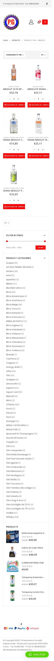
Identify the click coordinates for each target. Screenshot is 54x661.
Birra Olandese (14, 342)
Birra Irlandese (14, 329)
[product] (13, 72)
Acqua (9, 262)
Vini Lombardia (14, 467)
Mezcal (10, 396)
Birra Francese (14, 317)
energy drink (13, 367)
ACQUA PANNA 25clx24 (18, 267)
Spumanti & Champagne (19, 433)
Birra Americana (15, 296)
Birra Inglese (13, 325)
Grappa (10, 379)
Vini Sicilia (11, 479)
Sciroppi (10, 421)
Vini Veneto (12, 496)
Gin (8, 375)
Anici (8, 275)
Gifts (8, 371)
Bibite (9, 283)
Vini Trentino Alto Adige (19, 487)
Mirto (9, 400)
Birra (8, 292)
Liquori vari (14, 137)
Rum (8, 417)
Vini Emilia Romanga (17, 454)
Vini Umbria (12, 492)
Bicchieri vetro (14, 287)
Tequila (10, 442)
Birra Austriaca (14, 300)
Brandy (10, 354)
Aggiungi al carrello (16, 105)
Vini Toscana (13, 483)
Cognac (10, 362)
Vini (8, 446)
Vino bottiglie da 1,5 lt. (18, 504)
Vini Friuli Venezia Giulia (18, 458)
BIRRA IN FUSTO (14, 321)
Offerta (10, 404)
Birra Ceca (12, 308)
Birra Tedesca (13, 350)
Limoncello (12, 383)
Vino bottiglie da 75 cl (18, 508)
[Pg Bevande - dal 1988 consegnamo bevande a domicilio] (11, 22)
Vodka (16, 86)
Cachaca (11, 358)
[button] (37, 654)
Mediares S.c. (26, 649)
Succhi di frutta (14, 437)
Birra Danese (13, 312)
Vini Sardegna (13, 475)
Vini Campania (14, 450)
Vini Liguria (12, 462)
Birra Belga (12, 304)
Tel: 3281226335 (32, 4)
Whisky (10, 516)
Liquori (11, 86)
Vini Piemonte (13, 471)
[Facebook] (47, 4)
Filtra (40, 247)
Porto (9, 408)
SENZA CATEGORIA (16, 425)
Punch (9, 412)
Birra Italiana (13, 333)
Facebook (21, 624)
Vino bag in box (14, 500)
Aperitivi (10, 279)
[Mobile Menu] (45, 22)
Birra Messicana (15, 337)
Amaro (10, 271)
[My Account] (31, 22)
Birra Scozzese (14, 346)
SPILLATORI (12, 429)
